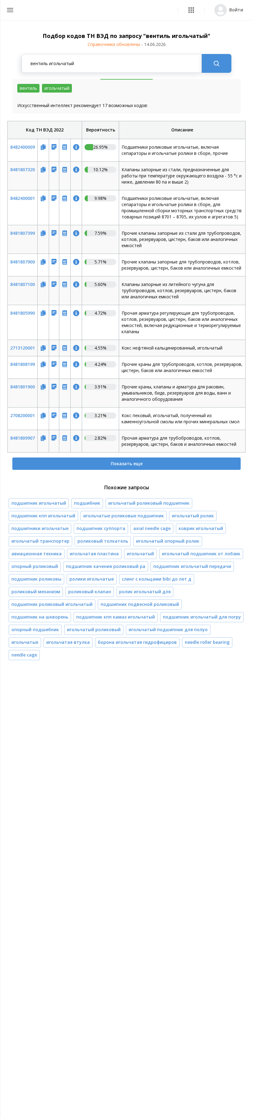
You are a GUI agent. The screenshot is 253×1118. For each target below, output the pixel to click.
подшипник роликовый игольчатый (52, 604)
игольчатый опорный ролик (167, 541)
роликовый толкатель (102, 541)
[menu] (10, 10)
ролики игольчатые (91, 579)
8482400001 (22, 198)
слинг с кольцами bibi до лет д (156, 579)
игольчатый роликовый (94, 629)
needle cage (24, 655)
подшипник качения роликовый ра (105, 566)
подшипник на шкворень (39, 617)
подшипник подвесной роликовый (140, 604)
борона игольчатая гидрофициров (137, 642)
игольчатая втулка (68, 642)
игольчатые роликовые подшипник (123, 516)
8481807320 (22, 169)
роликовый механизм (35, 591)
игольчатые (24, 642)
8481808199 (22, 364)
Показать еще (127, 463)
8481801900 (22, 387)
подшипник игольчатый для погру (202, 617)
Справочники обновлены (127, 44)
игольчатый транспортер (40, 541)
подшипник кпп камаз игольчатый (115, 617)
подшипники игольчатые (39, 528)
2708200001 (22, 415)
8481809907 (22, 438)
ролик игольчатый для (145, 591)
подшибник (87, 503)
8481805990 (22, 313)
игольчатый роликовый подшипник (148, 503)
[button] (191, 10)
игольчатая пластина (94, 554)
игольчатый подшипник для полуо (168, 629)
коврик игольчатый (201, 528)
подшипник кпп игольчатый (43, 516)
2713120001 (22, 348)
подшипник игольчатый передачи (192, 566)
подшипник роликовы (36, 579)
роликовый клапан (89, 591)
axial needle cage (152, 528)
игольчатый (140, 554)
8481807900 (22, 262)
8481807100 (22, 284)
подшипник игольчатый (38, 503)
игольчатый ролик (193, 516)
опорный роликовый (34, 566)
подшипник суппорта (101, 528)
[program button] (191, 10)
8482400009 (22, 147)
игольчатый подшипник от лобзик (201, 554)
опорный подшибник (35, 629)
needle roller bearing (207, 642)
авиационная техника (36, 554)
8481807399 (22, 233)
